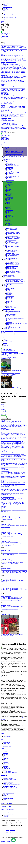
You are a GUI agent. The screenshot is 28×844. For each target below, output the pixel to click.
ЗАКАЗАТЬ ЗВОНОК (8, 14)
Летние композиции (19, 81)
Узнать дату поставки (6, 516)
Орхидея (19, 69)
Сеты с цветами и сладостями (13, 280)
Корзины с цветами (8, 782)
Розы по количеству (11, 174)
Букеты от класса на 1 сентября (8, 45)
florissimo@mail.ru (5, 139)
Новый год (16, 115)
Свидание (7, 114)
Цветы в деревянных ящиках (15, 80)
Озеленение (3, 119)
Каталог (3, 42)
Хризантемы (23, 72)
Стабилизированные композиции (9, 124)
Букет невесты (4, 93)
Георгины (8, 66)
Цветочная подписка (6, 118)
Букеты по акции (7, 736)
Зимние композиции (11, 230)
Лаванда (10, 68)
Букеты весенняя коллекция (13, 90)
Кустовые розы (21, 58)
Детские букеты (7, 771)
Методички (3, 131)
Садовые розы (23, 60)
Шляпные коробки (8, 778)
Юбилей (13, 112)
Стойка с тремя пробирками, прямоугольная (14, 563)
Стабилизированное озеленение (9, 122)
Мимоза (3, 69)
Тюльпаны (13, 72)
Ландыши (14, 68)
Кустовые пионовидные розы (8, 56)
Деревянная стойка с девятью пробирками (11, 600)
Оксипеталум (13, 69)
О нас (4, 1)
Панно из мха (6, 128)
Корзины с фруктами (6, 102)
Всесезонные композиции (13, 77)
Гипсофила (6, 767)
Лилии (19, 68)
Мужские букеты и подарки (10, 772)
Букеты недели (10, 253)
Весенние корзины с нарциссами (14, 272)
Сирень (3, 72)
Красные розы (4, 55)
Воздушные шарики (8, 798)
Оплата (5, 4)
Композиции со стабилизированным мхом (16, 323)
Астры (21, 64)
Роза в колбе (4, 127)
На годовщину (21, 114)
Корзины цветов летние (19, 97)
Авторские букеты (16, 88)
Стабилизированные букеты (7, 809)
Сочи (2, 22)
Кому (2, 112)
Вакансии (5, 9)
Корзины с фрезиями (11, 270)
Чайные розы (14, 58)
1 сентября (3, 43)
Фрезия (18, 72)
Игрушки (5, 794)
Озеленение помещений (12, 314)
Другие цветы (21, 67)
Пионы (23, 69)
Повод (2, 111)
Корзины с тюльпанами (17, 98)
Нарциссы (7, 69)
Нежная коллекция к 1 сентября (14, 154)
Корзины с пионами (6, 98)
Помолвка (22, 112)
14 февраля (9, 303)
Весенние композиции (16, 79)
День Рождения (7, 112)
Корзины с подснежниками (13, 99)
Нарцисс (5, 762)
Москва (2, 21)
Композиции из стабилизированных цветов (11, 125)
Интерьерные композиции (7, 81)
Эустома (3, 73)
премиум (3, 416)
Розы (2, 54)
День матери (10, 115)
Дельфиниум (14, 67)
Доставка (5, 5)
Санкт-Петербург (5, 19)
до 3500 (3, 407)
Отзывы (5, 8)
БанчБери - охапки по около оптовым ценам (11, 50)
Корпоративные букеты (6, 803)
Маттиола (23, 68)
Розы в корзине (17, 59)
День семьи (11, 116)
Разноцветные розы (8, 744)
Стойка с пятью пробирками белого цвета (14, 590)
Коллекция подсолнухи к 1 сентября (11, 45)
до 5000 (3, 409)
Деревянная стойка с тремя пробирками (14, 553)
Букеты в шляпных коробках (13, 233)
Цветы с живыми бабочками (13, 243)
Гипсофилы (22, 66)
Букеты (2, 85)
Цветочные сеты (5, 110)
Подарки (3, 82)
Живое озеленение (11, 123)
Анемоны (17, 64)
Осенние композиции (17, 76)
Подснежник (4, 71)
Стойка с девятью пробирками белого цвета (14, 608)
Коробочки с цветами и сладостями (12, 784)
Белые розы (11, 55)
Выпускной (4, 115)
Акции (2, 733)
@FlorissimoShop (5, 36)
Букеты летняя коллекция (7, 86)
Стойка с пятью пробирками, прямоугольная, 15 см (13, 572)
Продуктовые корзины (6, 103)
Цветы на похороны (19, 116)
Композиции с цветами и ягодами (9, 106)
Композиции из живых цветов (12, 388)
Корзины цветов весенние (7, 97)
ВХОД (5, 17)
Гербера (13, 66)
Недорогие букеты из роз (7, 59)
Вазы (4, 799)
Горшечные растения (6, 806)
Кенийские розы (12, 62)
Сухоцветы (7, 72)
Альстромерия (4, 64)
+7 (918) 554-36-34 (5, 33)
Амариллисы (11, 64)
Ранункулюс (6, 760)
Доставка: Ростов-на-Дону (10, 13)
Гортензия (5, 757)
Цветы (2, 63)
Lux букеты (24, 86)
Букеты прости (14, 114)
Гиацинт (17, 66)
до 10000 (3, 411)
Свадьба (18, 112)
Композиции (4, 75)
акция (2, 404)
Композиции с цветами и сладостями (15, 107)
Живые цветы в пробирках (12, 82)
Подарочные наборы (8, 793)
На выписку (9, 293)
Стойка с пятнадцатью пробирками (12, 635)
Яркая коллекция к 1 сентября (19, 49)
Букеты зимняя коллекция (12, 255)
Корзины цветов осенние (19, 95)
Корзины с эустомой (17, 101)
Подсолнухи (10, 71)
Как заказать (6, 3)
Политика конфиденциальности (8, 841)
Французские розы (18, 55)
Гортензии (8, 67)
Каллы (6, 68)
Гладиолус (3, 67)
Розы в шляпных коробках (13, 60)
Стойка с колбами (7, 783)
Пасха (6, 116)
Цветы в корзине (5, 94)
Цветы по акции (5, 52)
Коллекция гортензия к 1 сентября (14, 151)
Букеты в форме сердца (12, 236)
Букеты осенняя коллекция (11, 89)
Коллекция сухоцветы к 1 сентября (14, 47)
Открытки (5, 795)
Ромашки (23, 71)
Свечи (5, 800)
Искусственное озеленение (7, 120)
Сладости (3, 105)
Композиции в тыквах (6, 76)
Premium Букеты (17, 86)
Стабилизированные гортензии (14, 327)
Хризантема (6, 763)
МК (4, 11)
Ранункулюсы (17, 71)
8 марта (21, 115)
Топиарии (13, 128)
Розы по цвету (18, 56)
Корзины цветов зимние (7, 95)
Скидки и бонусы (7, 7)
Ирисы (2, 68)
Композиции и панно (8, 814)
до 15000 (3, 414)
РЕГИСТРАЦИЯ (11, 17)
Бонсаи (24, 125)
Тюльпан (5, 753)
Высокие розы (4, 62)
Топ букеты (3, 51)
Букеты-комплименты (11, 258)
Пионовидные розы (6, 58)
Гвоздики (3, 66)
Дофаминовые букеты (6, 88)
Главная (2, 388)
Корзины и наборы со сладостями (9, 108)
